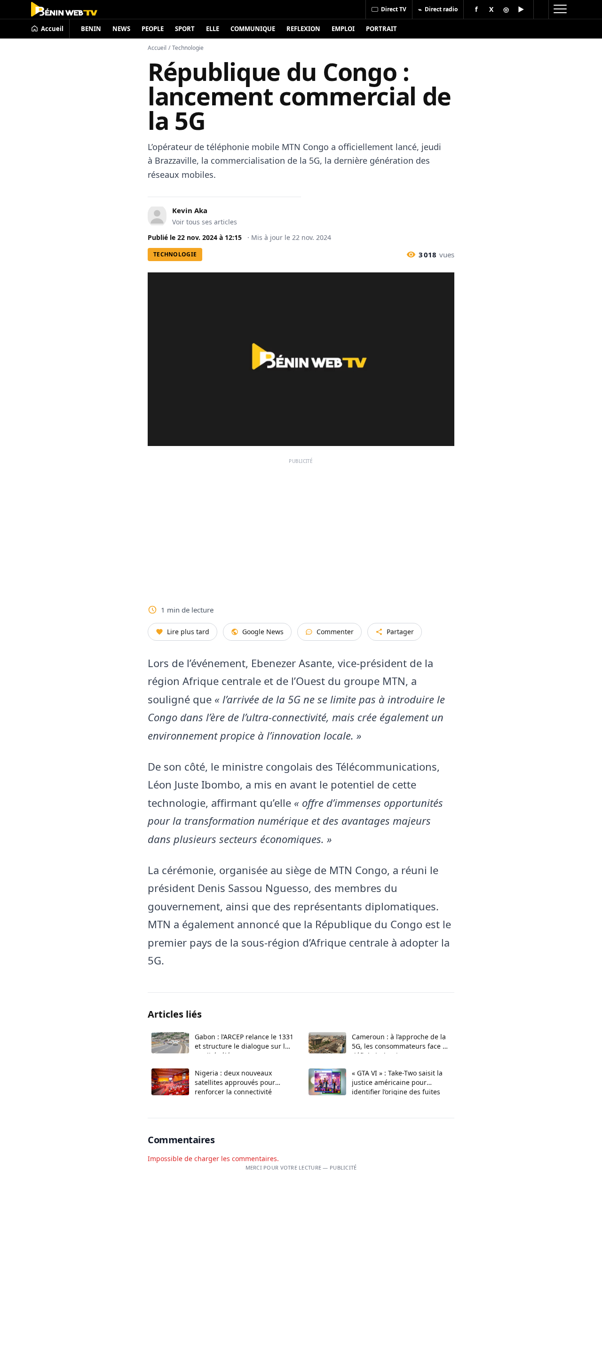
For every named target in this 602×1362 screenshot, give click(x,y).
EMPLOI (343, 28)
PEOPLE (153, 28)
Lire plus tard (188, 631)
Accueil (157, 48)
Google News (263, 631)
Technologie (188, 48)
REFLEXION (303, 28)
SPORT (185, 28)
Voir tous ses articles (204, 221)
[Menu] (559, 9)
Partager (400, 631)
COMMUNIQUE (252, 28)
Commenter (335, 631)
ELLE (212, 28)
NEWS (121, 28)
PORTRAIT (381, 28)
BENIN (91, 28)
